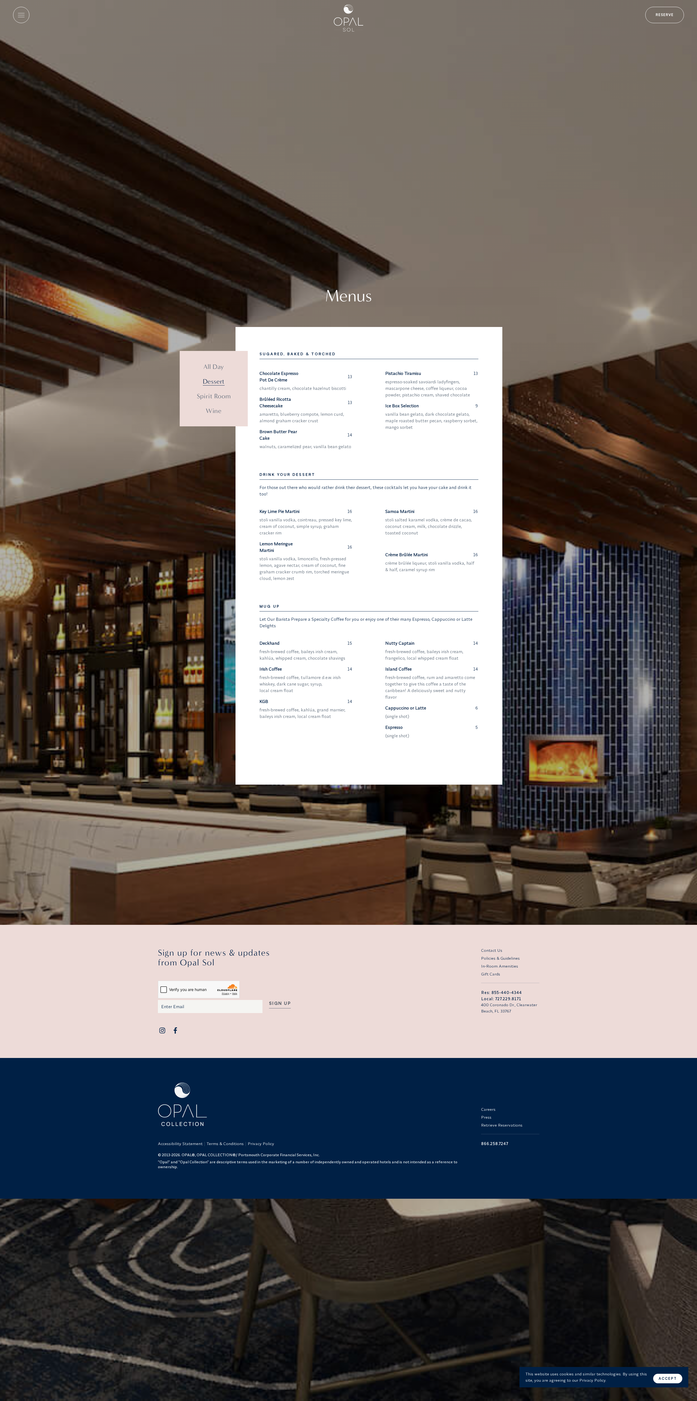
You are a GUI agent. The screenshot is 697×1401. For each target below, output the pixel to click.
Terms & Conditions (225, 1143)
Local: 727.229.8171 (501, 998)
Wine (214, 411)
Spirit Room (214, 396)
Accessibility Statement (180, 1143)
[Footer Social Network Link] (162, 1030)
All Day (213, 367)
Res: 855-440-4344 (501, 992)
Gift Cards (490, 974)
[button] (21, 15)
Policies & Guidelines (500, 958)
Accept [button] (668, 1378)
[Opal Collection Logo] (316, 1104)
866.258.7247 (494, 1143)
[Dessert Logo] (348, 16)
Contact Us (491, 950)
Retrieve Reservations (501, 1125)
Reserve (665, 15)
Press (486, 1117)
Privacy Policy (261, 1143)
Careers (488, 1109)
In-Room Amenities (499, 966)
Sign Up (280, 1003)
